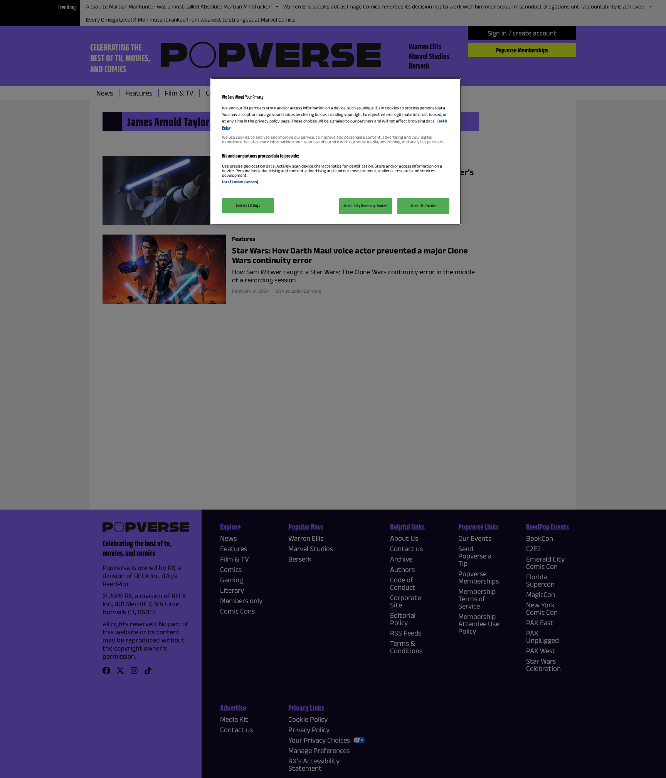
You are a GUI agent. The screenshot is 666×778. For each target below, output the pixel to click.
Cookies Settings (248, 205)
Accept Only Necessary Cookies (365, 205)
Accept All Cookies (423, 205)
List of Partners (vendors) (240, 181)
